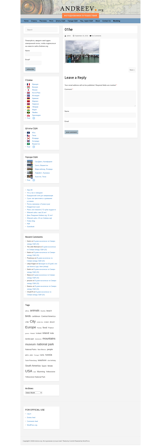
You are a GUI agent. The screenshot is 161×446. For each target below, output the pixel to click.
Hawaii (32, 333)
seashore (42, 360)
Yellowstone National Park (35, 377)
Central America (48, 316)
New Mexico (42, 349)
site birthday (51, 360)
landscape (29, 339)
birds (28, 316)
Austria (43, 311)
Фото (51, 21)
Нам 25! (30, 190)
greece (27, 333)
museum (30, 344)
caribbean (36, 316)
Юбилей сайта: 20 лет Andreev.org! (39, 218)
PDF (28, 224)
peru (27, 355)
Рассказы (43, 21)
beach (49, 311)
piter (31, 355)
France (51, 328)
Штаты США (60, 21)
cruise (46, 322)
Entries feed (31, 417)
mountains (49, 338)
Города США (73, 21)
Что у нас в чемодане (35, 193)
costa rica (40, 322)
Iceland (38, 333)
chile (27, 322)
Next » (132, 70)
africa (27, 311)
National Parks (31, 349)
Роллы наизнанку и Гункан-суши (38, 204)
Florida (39, 328)
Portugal (36, 355)
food (45, 327)
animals (34, 310)
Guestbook (30, 226)
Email (67, 121)
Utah (34, 371)
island (45, 333)
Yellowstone (50, 372)
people (50, 349)
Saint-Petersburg (31, 360)
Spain (44, 366)
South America (33, 365)
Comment (69, 89)
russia (48, 354)
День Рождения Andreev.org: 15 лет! (40, 215)
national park (45, 344)
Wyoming (41, 372)
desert (52, 322)
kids (52, 333)
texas (50, 366)
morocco (38, 339)
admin (69, 36)
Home (26, 21)
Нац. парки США (86, 21)
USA (28, 371)
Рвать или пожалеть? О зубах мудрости (41, 210)
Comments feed (32, 421)
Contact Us (106, 21)
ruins (42, 355)
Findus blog (31, 221)
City (33, 321)
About (97, 21)
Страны (34, 21)
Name (67, 111)
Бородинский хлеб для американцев (40, 195)
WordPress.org (32, 425)
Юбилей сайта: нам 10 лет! (36, 212)
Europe (30, 327)
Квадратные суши (33, 207)
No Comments (96, 36)
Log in (29, 414)
